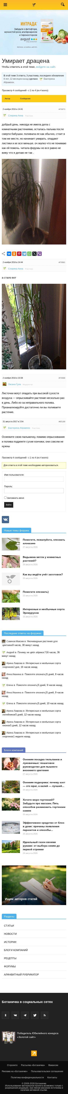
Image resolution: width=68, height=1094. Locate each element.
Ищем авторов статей (21, 899)
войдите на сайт (45, 66)
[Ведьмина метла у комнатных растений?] (11, 561)
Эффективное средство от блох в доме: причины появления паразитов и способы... (43, 826)
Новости (10, 933)
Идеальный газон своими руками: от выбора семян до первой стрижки (41, 846)
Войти (8, 505)
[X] (34, 253)
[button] (63, 5)
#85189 (62, 422)
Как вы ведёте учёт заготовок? (43, 574)
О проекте (12, 1065)
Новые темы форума (16, 530)
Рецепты (10, 958)
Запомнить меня (15, 498)
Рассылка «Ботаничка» (33, 1065)
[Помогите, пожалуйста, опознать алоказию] (11, 544)
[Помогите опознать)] (11, 596)
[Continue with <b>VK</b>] (5, 519)
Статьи (9, 925)
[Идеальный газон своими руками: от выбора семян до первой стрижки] (11, 846)
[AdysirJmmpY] (34, 368)
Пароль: (8, 486)
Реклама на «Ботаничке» (15, 1071)
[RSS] (44, 1015)
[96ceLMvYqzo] (34, 243)
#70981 (62, 262)
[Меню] (5, 5)
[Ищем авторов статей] (34, 885)
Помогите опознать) (36, 591)
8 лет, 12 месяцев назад (16, 79)
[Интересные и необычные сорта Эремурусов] (11, 613)
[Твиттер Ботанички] (34, 1015)
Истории (10, 942)
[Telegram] (24, 253)
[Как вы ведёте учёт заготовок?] (11, 579)
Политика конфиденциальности (27, 1077)
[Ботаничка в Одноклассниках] (5, 1015)
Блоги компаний (13, 750)
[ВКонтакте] (9, 253)
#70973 (62, 109)
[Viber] (39, 253)
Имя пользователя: (14, 475)
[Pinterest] (19, 253)
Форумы (10, 966)
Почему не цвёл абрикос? (32, 652)
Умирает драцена (26, 61)
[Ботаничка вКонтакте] (15, 1015)
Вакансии (53, 1065)
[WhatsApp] (29, 253)
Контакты (52, 1077)
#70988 (62, 378)
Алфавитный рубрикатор (21, 974)
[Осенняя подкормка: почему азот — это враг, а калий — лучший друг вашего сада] (11, 787)
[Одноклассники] (14, 253)
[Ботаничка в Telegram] (25, 1015)
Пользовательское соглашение (47, 1071)
